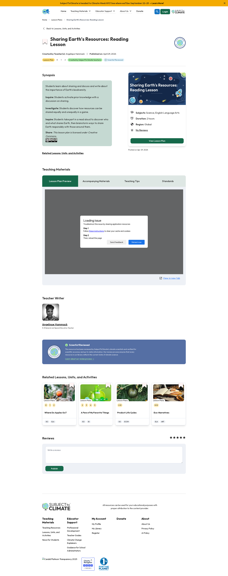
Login (165, 11)
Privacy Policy (147, 528)
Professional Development (73, 529)
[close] (224, 3)
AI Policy (145, 533)
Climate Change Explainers (74, 541)
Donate (121, 518)
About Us (145, 524)
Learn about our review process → (79, 359)
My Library (96, 528)
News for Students (50, 540)
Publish (54, 468)
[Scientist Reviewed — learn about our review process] (180, 43)
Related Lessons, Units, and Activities (63, 153)
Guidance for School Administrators (76, 549)
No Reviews (142, 130)
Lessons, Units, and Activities (51, 534)
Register (96, 533)
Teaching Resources (51, 527)
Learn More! (157, 3)
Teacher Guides (74, 535)
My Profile (96, 524)
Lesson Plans (56, 20)
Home (44, 20)
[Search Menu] (157, 11)
